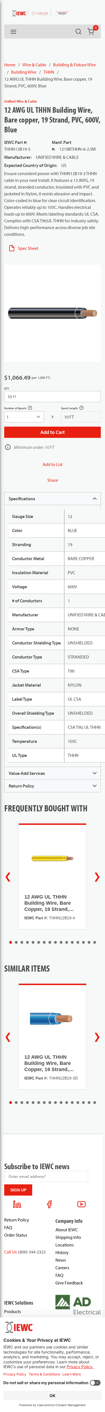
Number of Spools (21, 408)
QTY (6, 388)
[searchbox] (24, 416)
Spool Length (75, 408)
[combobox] (24, 416)
